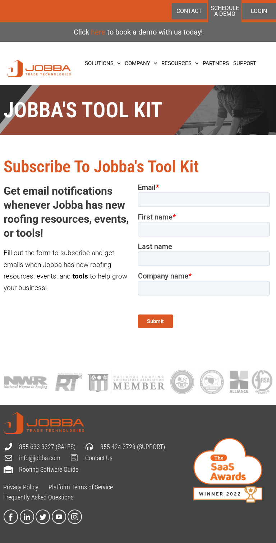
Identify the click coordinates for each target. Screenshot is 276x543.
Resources (176, 63)
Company (137, 63)
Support (244, 63)
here (99, 32)
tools (80, 276)
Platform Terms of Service (81, 487)
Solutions (99, 63)
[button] (67, 239)
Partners (216, 63)
